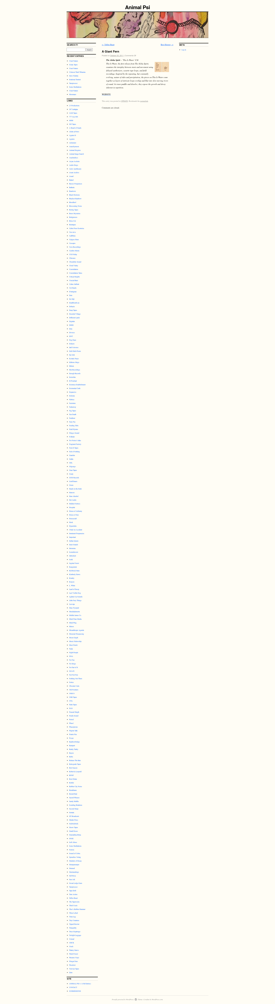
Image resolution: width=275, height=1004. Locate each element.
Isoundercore (73, 552)
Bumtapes (72, 224)
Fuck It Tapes (73, 448)
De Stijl (71, 299)
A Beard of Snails (75, 128)
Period (71, 719)
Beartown (72, 191)
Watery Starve (74, 950)
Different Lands (74, 317)
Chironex (72, 258)
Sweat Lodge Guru (75, 883)
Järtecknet (72, 556)
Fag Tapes (72, 410)
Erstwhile (72, 377)
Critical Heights (74, 276)
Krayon (71, 582)
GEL (70, 463)
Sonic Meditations (75, 87)
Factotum (72, 403)
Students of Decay (75, 861)
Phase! (71, 723)
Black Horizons (74, 195)
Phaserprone (73, 727)
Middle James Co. (75, 615)
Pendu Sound (73, 716)
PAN (71, 708)
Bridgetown (73, 217)
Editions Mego (74, 362)
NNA (71, 656)
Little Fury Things (75, 600)
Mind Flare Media (75, 619)
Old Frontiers (73, 689)
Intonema (72, 548)
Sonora (71, 849)
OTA (71, 701)
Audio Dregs (73, 165)
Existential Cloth (74, 388)
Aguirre (71, 139)
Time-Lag (72, 916)
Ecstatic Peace (74, 358)
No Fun (71, 660)
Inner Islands (73, 544)
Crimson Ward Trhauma (77, 72)
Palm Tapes (73, 704)
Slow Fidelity (73, 76)
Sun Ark (72, 879)
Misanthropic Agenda (76, 630)
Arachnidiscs (73, 157)
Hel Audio (72, 500)
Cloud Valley (73, 265)
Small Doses (73, 831)
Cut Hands (72, 288)
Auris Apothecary (75, 169)
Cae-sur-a (72, 232)
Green (71, 485)
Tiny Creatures (74, 920)
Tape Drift (72, 890)
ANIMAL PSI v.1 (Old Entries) (80, 983)
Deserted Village (74, 314)
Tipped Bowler (74, 924)
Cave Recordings (75, 247)
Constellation (73, 269)
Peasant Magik (74, 712)
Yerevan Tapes (74, 969)
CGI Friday (73, 254)
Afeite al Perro (74, 131)
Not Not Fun (73, 675)
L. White (72, 585)
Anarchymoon (74, 146)
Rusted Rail (73, 794)
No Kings (72, 663)
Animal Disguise (75, 150)
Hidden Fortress (74, 503)
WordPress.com (157, 999)
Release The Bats (75, 760)
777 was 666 (73, 116)
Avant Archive (74, 172)
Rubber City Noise (75, 786)
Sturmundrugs (74, 872)
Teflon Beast (108, 44)
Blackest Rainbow (75, 198)
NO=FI (71, 671)
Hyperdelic (73, 526)
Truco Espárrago (74, 931)
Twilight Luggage (75, 935)
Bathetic (72, 187)
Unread (71, 939)
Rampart (72, 745)
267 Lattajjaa (73, 109)
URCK (71, 942)
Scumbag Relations (75, 805)
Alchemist (72, 143)
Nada (71, 649)
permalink (144, 101)
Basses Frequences (75, 183)
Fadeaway (72, 407)
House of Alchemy (75, 511)
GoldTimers (73, 481)
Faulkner (72, 418)
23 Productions (74, 105)
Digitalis (72, 321)
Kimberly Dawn (74, 574)
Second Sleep (73, 809)
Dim (70, 329)
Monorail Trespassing (76, 634)
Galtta (71, 459)
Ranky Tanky (73, 749)
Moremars (72, 94)
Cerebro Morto (74, 250)
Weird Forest (73, 954)
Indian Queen (73, 541)
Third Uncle (73, 905)
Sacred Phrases (74, 797)
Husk (71, 522)
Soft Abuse (73, 842)
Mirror (71, 626)
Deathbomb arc (74, 303)
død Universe (73, 347)
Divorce (72, 332)
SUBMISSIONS (75, 991)
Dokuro (71, 343)
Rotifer (71, 782)
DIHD (71, 325)
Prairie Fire (73, 734)
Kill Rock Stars (74, 570)
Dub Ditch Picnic (75, 351)
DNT (71, 336)
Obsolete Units (74, 686)
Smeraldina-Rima (75, 835)
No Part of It (73, 667)
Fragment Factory (75, 444)
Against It (72, 135)
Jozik (71, 559)
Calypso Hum (74, 239)
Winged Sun (73, 961)
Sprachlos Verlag (75, 857)
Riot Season (73, 768)
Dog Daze (72, 340)
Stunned (72, 868)
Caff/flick (72, 236)
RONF (71, 775)
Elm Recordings (74, 369)
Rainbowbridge (74, 742)
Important (72, 537)
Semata (71, 812)
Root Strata (73, 779)
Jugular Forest (74, 563)
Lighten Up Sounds (75, 596)
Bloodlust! (72, 202)
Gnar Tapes (73, 470)
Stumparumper (74, 864)
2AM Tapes (73, 113)
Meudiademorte (74, 611)
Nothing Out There (75, 678)
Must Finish (73, 645)
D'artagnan (72, 291)
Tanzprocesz (73, 83)
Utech (71, 946)
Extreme (72, 396)
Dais (70, 295)
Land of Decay (74, 589)
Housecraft (73, 518)
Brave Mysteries (74, 213)
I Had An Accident (75, 529)
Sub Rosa (72, 875)
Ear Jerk (72, 355)
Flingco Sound (74, 433)
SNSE (71, 838)
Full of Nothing (74, 451)
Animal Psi (137, 7)
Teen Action (73, 894)
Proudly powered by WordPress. (123, 999)
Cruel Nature (73, 61)
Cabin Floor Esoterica (76, 228)
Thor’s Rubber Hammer (77, 909)
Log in (184, 50)
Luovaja (72, 604)
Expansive (72, 392)
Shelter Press (73, 820)
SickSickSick (73, 823)
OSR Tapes (73, 697)
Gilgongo (72, 466)
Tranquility (72, 928)
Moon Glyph (73, 637)
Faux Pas (72, 422)
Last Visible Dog (75, 593)
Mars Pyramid (74, 608)
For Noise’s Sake (75, 440)
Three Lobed (73, 913)
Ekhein (71, 366)
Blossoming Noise (75, 206)
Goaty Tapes (73, 64)
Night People (73, 652)
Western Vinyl (74, 957)
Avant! (71, 176)
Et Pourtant (73, 381)
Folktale (72, 436)
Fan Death (72, 414)
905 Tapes (72, 124)
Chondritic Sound (75, 262)
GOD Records (74, 477)
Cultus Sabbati (74, 284)
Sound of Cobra (74, 853)
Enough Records (74, 373)
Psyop (71, 738)
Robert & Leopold (75, 771)
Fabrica (71, 399)
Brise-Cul (72, 221)
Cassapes (72, 243)
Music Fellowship (75, 641)
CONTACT (73, 987)
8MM (71, 120)
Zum (70, 972)
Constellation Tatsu (75, 273)
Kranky (71, 578)
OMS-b (71, 693)
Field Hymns (73, 429)
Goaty (71, 474)
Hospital (72, 507)
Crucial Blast (73, 280)
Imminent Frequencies (76, 533)
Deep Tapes (73, 310)
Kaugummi (73, 567)
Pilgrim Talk (73, 730)
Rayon (71, 753)
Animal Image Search (76, 154)
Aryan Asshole (74, 161)
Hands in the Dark (75, 489)
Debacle (72, 306)
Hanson (71, 492)
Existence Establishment (77, 384)
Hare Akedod (73, 496)
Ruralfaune (73, 790)
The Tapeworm (74, 902)
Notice (71, 682)
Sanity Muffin (74, 801)
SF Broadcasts (74, 816)
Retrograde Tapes (75, 764)
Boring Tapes (73, 209)
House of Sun (74, 515)
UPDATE (124, 101)
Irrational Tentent (75, 79)
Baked (71, 180)
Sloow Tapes (73, 827)
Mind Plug (72, 622)
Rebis (71, 756)
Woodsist (72, 965)
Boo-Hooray (167, 44)
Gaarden (72, 455)
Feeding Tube (73, 425)
